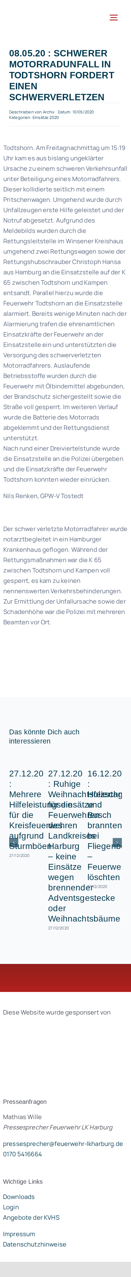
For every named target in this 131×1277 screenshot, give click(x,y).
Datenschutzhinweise (34, 1244)
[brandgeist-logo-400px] (48, 1026)
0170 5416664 (22, 1154)
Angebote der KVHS (31, 1217)
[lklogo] (32, 9)
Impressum (19, 1234)
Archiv (49, 112)
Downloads (19, 1197)
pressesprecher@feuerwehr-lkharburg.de (63, 1144)
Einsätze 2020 (46, 117)
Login (11, 1207)
